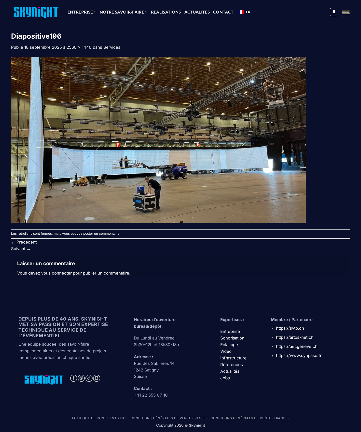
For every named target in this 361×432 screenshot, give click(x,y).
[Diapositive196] (158, 139)
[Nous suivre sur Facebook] (73, 378)
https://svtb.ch (290, 328)
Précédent (24, 242)
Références (231, 364)
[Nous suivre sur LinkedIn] (96, 378)
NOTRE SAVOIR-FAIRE (122, 12)
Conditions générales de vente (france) (250, 418)
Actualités (197, 12)
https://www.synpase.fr (298, 355)
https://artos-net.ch (295, 337)
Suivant (21, 248)
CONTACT (223, 12)
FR (248, 12)
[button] (334, 12)
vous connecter (56, 273)
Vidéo (226, 351)
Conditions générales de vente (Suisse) (169, 418)
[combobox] (244, 12)
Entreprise (80, 12)
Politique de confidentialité (99, 418)
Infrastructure (233, 357)
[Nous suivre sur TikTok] (89, 378)
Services (111, 47)
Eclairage (229, 344)
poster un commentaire (101, 233)
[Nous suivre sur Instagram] (81, 378)
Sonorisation (232, 338)
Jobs (225, 377)
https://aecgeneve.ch (297, 346)
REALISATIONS (166, 12)
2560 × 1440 (79, 47)
